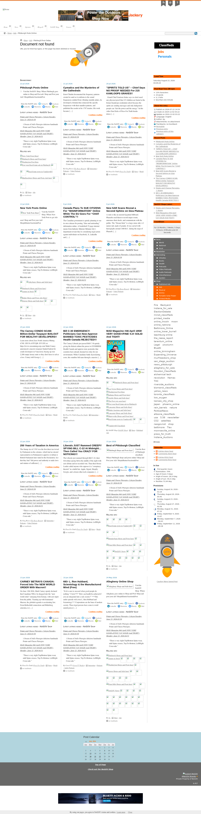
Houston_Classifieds (165, 371)
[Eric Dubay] (109, 700)
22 (100, 756)
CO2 (156, 420)
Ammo (161, 293)
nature (173, 407)
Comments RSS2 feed (167, 460)
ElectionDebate (162, 311)
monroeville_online (164, 430)
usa (156, 417)
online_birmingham (164, 351)
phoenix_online (171, 404)
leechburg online (163, 334)
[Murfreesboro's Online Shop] (36, 178)
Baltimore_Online (163, 328)
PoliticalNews (161, 411)
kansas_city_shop (163, 401)
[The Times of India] (122, 707)
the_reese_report (163, 338)
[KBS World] (122, 700)
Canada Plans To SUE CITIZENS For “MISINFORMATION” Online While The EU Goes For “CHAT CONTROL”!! (82, 212)
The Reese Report (79, 169)
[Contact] (170, 6)
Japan (157, 404)
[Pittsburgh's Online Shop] (136, 422)
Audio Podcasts (69, 668)
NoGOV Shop (122, 430)
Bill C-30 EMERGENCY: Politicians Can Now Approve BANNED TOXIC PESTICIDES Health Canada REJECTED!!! (80, 335)
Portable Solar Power (167, 296)
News (136, 171)
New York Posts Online (33, 208)
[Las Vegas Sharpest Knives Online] (141, 707)
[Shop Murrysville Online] (120, 416)
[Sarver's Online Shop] (117, 671)
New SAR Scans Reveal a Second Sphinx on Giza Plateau (124, 209)
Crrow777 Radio (78, 665)
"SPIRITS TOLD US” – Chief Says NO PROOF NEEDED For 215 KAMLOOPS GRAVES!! (125, 90)
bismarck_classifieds (165, 387)
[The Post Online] (116, 401)
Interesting (93, 169)
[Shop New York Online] (136, 548)
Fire (156, 305)
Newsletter (160, 251)
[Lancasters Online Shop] (119, 407)
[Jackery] (23, 175)
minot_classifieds (163, 315)
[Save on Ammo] (27, 291)
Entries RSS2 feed (165, 457)
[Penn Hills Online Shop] (119, 545)
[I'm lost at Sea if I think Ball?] (129, 694)
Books (161, 261)
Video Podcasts (75, 171)
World (141, 171)
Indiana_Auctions (163, 437)
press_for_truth (162, 434)
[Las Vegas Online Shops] (119, 389)
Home (5, 33)
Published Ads (164, 284)
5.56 (162, 417)
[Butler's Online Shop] (118, 410)
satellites (166, 420)
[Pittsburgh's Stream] (47, 304)
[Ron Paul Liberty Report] (23, 311)
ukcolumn (167, 344)
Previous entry (162, 129)
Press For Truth (125, 171)
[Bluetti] (54, 168)
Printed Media (164, 299)
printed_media (162, 318)
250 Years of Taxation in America (39, 445)
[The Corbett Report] (109, 555)
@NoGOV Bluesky (189, 776)
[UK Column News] (56, 181)
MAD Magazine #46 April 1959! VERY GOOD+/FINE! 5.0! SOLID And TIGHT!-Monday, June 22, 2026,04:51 (37, 134)
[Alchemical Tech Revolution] (129, 555)
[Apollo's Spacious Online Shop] (118, 398)
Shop (9, 33)
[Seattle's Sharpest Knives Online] (134, 707)
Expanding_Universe (165, 354)
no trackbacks (26, 195)
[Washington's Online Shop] (120, 665)
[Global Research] (141, 561)
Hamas (171, 377)
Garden (162, 278)
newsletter (173, 417)
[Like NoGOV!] (190, 774)
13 (90, 753)
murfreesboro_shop (165, 358)
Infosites (162, 258)
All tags (156, 442)
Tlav (169, 427)
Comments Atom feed (167, 454)
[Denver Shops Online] (32, 301)
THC (156, 381)
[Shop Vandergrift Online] (115, 425)
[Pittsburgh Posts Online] (23, 285)
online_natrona (162, 324)
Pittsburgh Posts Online (34, 87)
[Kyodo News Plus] (128, 561)
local (161, 248)
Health (65, 417)
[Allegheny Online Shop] (39, 282)
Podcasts (66, 171)
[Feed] (163, 6)
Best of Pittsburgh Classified (123, 445)
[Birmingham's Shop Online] (120, 538)
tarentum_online (163, 341)
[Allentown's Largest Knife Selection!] (115, 713)
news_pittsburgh (163, 364)
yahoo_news (161, 391)
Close (130, 812)
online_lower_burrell (165, 331)
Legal (157, 344)
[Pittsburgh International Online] (33, 159)
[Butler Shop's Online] (33, 298)
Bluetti (157, 348)
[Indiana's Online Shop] (118, 395)
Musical (162, 290)
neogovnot (160, 424)
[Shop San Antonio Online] (137, 668)
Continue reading (95, 114)
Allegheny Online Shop (119, 581)
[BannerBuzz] (142, 662)
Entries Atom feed (165, 451)
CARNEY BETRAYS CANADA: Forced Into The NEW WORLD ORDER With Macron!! (37, 584)
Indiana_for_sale (163, 308)
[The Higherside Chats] (142, 548)
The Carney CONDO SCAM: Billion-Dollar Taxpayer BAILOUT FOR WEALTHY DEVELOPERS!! (39, 334)
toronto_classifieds (164, 394)
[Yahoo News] (115, 561)
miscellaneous (165, 275)
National (162, 245)
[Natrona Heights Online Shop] (133, 675)
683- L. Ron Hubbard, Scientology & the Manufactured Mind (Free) (82, 584)
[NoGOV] (115, 535)
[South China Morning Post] (109, 561)
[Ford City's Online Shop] (109, 681)
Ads (14, 33)
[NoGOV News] (119, 551)
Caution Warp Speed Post (167, 581)
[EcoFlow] (122, 523)
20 (90, 756)
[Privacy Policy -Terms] (177, 6)
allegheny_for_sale (164, 368)
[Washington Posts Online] (29, 162)
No (23, 192)
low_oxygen (160, 397)
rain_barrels (160, 407)
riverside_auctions (164, 384)
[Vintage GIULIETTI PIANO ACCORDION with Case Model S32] (109, 535)
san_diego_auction (164, 361)
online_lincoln (161, 321)
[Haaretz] (142, 555)
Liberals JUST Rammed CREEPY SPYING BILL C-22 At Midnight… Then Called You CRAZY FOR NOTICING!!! (82, 450)
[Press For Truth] (142, 694)
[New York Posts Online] (29, 156)
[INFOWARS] (123, 694)
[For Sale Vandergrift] (39, 171)
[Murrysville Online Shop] (128, 523)
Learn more (121, 812)
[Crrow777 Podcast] (138, 542)
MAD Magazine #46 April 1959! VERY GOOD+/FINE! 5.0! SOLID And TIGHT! (124, 334)
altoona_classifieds (164, 414)
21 (95, 756)
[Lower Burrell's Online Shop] (142, 422)
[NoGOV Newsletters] (23, 188)
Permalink (160, 126)
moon (174, 321)
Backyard (165, 305)
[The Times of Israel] (122, 561)
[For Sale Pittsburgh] (35, 165)
